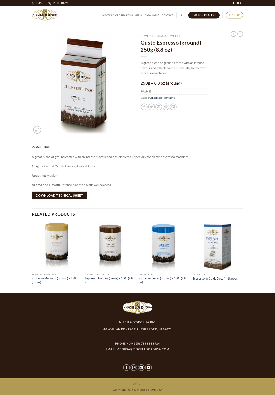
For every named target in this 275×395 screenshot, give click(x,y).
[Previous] (32, 256)
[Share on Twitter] (151, 107)
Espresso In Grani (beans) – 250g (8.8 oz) (109, 280)
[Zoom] (37, 130)
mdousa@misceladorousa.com (143, 349)
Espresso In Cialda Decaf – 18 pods (215, 278)
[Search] (181, 15)
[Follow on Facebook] (233, 3)
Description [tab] (41, 146)
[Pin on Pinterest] (166, 107)
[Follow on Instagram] (237, 3)
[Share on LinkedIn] (173, 107)
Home (145, 35)
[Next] (242, 256)
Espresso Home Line (166, 35)
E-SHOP (137, 383)
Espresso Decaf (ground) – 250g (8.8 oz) (162, 280)
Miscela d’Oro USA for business (122, 15)
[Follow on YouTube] (148, 367)
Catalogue (152, 15)
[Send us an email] (241, 3)
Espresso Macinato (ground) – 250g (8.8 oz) (54, 280)
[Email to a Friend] (158, 107)
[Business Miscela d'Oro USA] (55, 15)
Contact (168, 15)
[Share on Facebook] (144, 107)
